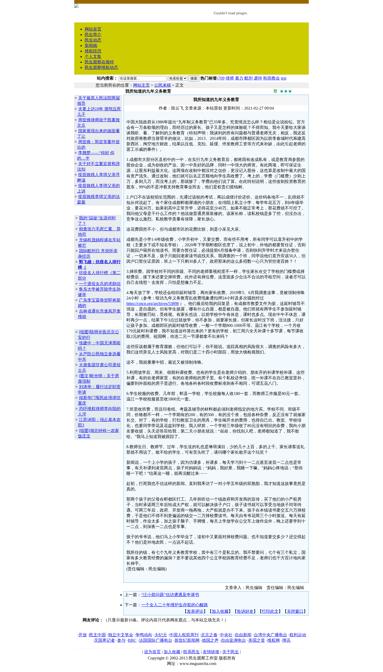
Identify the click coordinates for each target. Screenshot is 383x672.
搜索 (193, 78)
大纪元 (161, 635)
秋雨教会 (271, 78)
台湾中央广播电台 (270, 635)
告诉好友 (245, 611)
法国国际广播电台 (155, 640)
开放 (82, 635)
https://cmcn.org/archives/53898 (152, 303)
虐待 (258, 78)
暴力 (239, 78)
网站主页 (141, 85)
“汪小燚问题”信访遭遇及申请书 (170, 594)
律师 (230, 78)
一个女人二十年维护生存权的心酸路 (174, 605)
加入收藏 (220, 611)
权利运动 (297, 635)
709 (221, 78)
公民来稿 (162, 85)
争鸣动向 (143, 635)
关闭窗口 (295, 611)
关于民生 (230, 652)
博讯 (286, 640)
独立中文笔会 (120, 635)
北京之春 (209, 635)
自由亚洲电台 (233, 640)
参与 (121, 640)
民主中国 (97, 635)
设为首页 (152, 652)
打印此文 (270, 611)
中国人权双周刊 (184, 635)
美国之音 (256, 640)
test (283, 78)
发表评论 (195, 611)
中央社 (226, 635)
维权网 (273, 640)
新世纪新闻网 (187, 640)
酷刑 (248, 78)
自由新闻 (243, 635)
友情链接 (211, 652)
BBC (132, 640)
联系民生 (191, 652)
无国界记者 (104, 640)
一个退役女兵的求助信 (100, 283)
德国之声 (210, 640)
